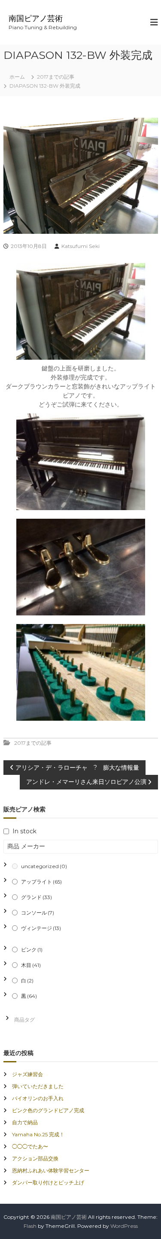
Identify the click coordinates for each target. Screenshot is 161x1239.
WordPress (124, 1226)
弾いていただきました (38, 1086)
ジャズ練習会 (27, 1074)
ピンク (32, 949)
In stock (24, 831)
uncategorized (44, 866)
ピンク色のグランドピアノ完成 (48, 1110)
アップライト (41, 881)
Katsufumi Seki (80, 246)
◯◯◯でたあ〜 (30, 1146)
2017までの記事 (55, 76)
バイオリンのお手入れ (38, 1098)
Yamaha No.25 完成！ (38, 1134)
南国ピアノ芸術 (36, 18)
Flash (30, 1226)
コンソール (37, 912)
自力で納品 (25, 1122)
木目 (31, 965)
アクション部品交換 (35, 1158)
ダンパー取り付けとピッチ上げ (48, 1182)
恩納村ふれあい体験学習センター (50, 1170)
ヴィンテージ (41, 928)
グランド (36, 897)
